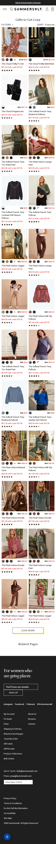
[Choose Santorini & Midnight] (30, 412)
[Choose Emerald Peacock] (30, 59)
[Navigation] (5, 9)
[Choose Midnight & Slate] (34, 208)
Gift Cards (8, 744)
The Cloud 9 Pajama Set (12, 111)
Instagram (8, 704)
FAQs (6, 724)
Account (47, 9)
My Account (9, 714)
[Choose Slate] (34, 107)
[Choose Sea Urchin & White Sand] (3, 107)
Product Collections (13, 754)
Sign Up (13, 692)
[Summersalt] (28, 9)
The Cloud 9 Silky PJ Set (13, 64)
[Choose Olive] (30, 107)
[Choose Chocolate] (34, 157)
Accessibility (10, 813)
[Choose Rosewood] (30, 157)
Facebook (19, 704)
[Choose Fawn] (7, 157)
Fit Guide (8, 719)
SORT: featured (45, 25)
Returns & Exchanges (13, 734)
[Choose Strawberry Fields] (3, 59)
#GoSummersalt (44, 704)
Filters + (7, 25)
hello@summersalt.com (26, 771)
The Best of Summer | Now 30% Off (27, 3)
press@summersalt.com (20, 776)
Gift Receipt (9, 749)
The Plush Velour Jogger (13, 266)
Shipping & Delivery (12, 729)
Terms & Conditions (13, 803)
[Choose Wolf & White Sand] (38, 208)
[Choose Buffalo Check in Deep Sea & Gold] (7, 59)
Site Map (8, 818)
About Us (32, 714)
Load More (28, 630)
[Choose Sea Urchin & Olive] (30, 208)
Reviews (32, 719)
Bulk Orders (9, 758)
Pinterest (31, 704)
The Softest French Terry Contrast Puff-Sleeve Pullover (13, 215)
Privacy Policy (10, 798)
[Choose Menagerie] (11, 59)
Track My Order (11, 739)
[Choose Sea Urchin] (11, 157)
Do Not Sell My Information (16, 808)
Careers (31, 724)
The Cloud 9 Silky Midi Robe (41, 64)
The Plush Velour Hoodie (13, 518)
